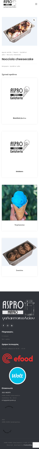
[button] (34, 20)
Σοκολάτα (19, 270)
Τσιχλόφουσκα (19, 225)
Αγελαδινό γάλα (15, 66)
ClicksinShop (27, 445)
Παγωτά (15, 52)
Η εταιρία (5, 336)
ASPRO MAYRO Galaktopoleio (11, 422)
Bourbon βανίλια (19, 118)
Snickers (19, 171)
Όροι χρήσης (6, 339)
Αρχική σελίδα (6, 52)
